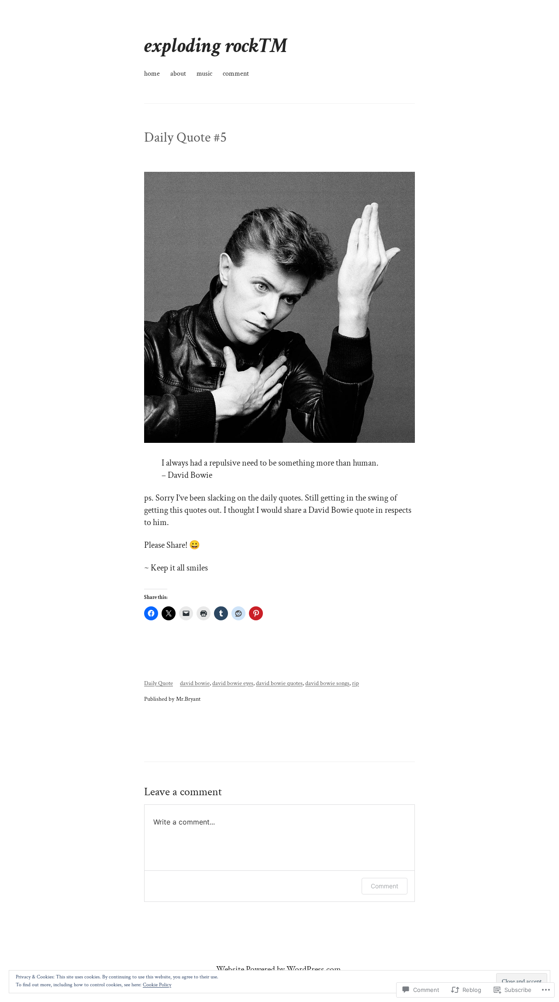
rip (355, 683)
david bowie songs (327, 683)
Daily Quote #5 (185, 138)
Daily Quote (158, 683)
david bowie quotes (279, 683)
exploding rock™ (215, 45)
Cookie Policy (157, 984)
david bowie (195, 683)
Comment (384, 886)
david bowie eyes (232, 683)
